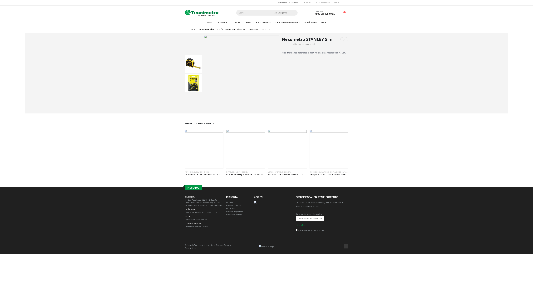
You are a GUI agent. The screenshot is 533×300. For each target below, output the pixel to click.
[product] (204, 149)
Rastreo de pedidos (234, 214)
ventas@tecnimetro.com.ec (196, 219)
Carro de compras (323, 3)
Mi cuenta (307, 3)
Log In (336, 3)
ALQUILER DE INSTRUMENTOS (258, 22)
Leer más (218, 134)
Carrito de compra (233, 205)
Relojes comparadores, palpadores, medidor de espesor (344, 172)
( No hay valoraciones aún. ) (304, 44)
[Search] (294, 13)
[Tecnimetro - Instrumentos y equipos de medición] (202, 12)
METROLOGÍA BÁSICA (191, 172)
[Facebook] (346, 3)
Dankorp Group (191, 248)
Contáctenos (310, 22)
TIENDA (237, 22)
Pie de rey (244, 172)
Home (210, 22)
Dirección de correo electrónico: (309, 214)
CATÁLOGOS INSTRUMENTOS (288, 22)
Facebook (346, 246)
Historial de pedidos (234, 211)
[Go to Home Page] (186, 29)
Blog (323, 22)
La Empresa (222, 22)
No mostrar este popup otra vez (311, 230)
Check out (230, 208)
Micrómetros (204, 172)
